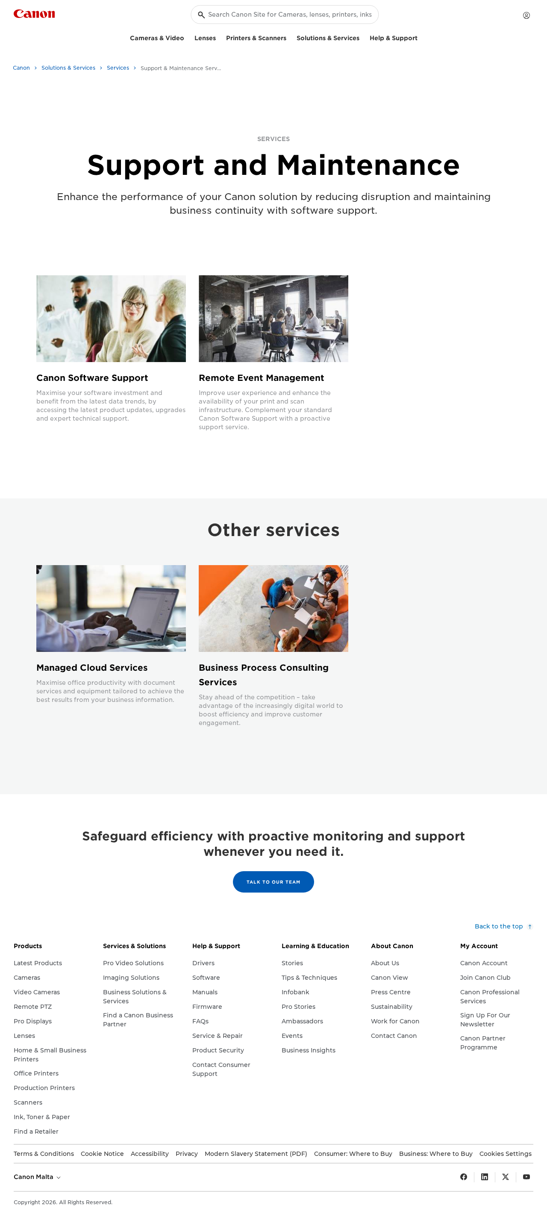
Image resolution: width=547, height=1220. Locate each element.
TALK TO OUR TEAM (273, 881)
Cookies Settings (505, 1154)
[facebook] (463, 1177)
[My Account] (526, 15)
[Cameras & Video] (187, 36)
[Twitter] (505, 1177)
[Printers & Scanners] (289, 36)
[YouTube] (526, 1177)
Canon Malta (34, 1176)
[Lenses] (219, 36)
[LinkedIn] (484, 1177)
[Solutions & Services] (362, 36)
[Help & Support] (421, 36)
